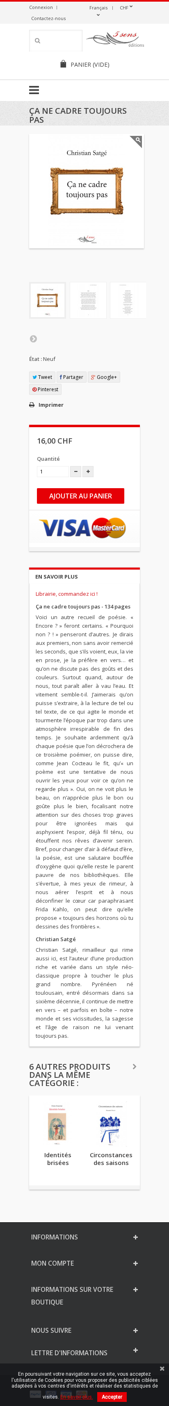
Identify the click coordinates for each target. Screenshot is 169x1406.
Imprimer (51, 404)
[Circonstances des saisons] (111, 1124)
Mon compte (52, 1263)
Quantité (48, 458)
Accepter (112, 1397)
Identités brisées (57, 1159)
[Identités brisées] (57, 1124)
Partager (72, 377)
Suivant (33, 338)
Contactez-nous (48, 18)
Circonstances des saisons (111, 1159)
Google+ (106, 377)
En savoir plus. (76, 1397)
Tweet (44, 377)
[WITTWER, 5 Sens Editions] (115, 40)
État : (35, 359)
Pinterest (47, 389)
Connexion (41, 7)
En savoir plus (56, 576)
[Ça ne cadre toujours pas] (48, 300)
